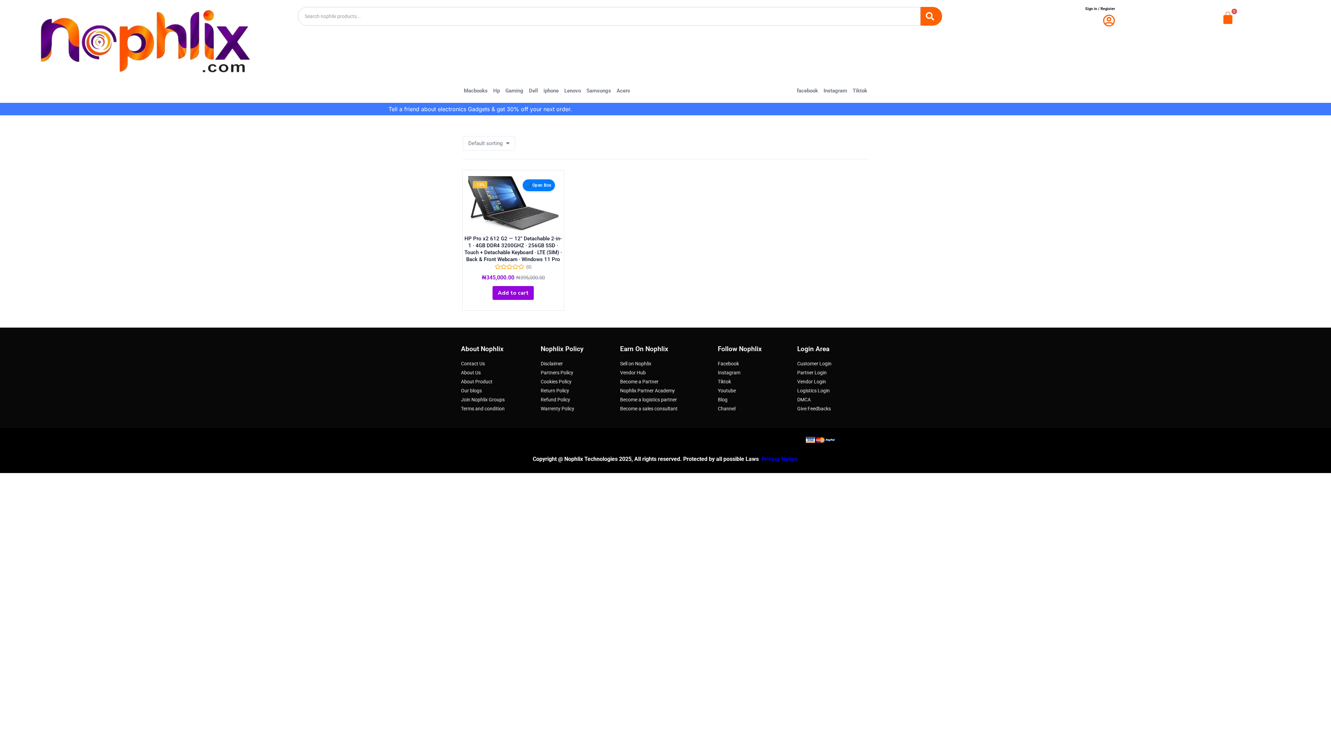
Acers (623, 91)
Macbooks (476, 91)
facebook (807, 91)
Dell (533, 91)
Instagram (835, 91)
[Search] (931, 16)
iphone (551, 91)
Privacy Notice (780, 459)
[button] (489, 143)
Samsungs (598, 91)
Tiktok (860, 91)
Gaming (514, 91)
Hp (496, 91)
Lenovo (572, 91)
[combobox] (609, 16)
